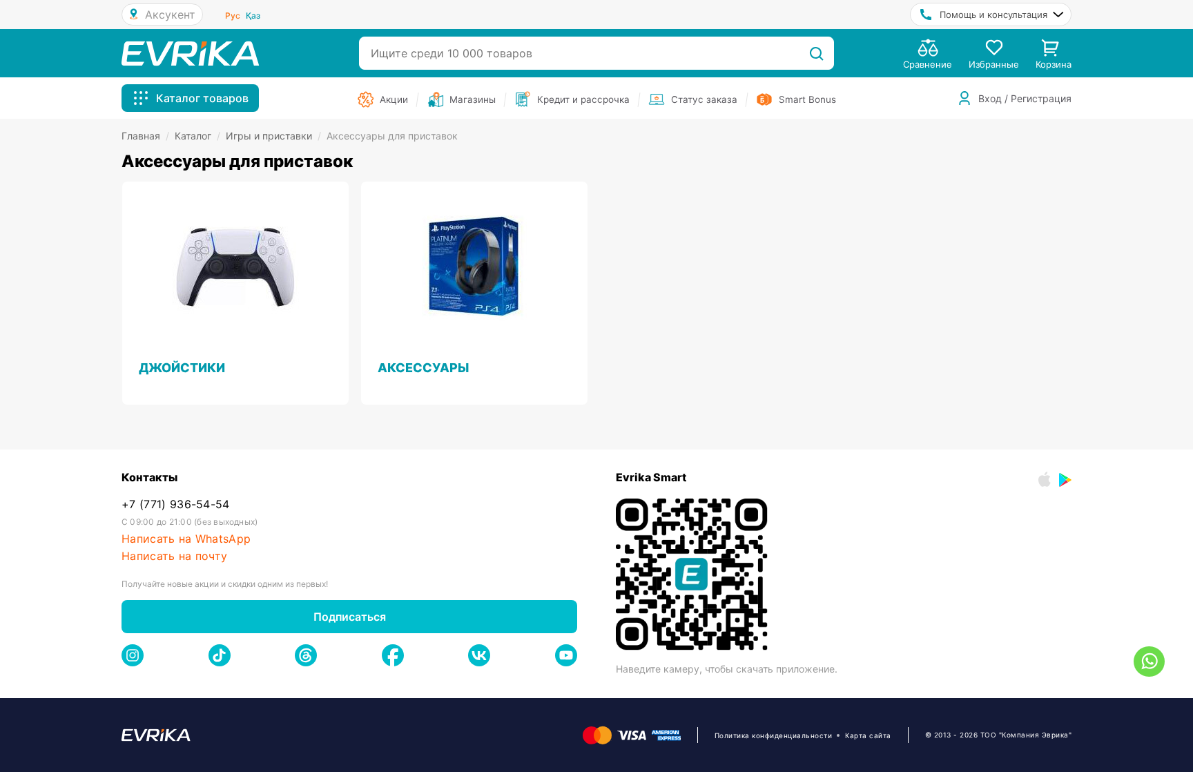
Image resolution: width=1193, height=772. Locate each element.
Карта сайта (868, 735)
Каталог (197, 136)
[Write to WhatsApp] (1149, 661)
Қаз (253, 15)
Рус (232, 15)
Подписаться (349, 617)
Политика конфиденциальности (774, 735)
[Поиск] (816, 53)
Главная (145, 136)
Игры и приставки (273, 136)
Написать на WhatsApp (186, 539)
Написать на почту (174, 556)
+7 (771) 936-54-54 (176, 504)
